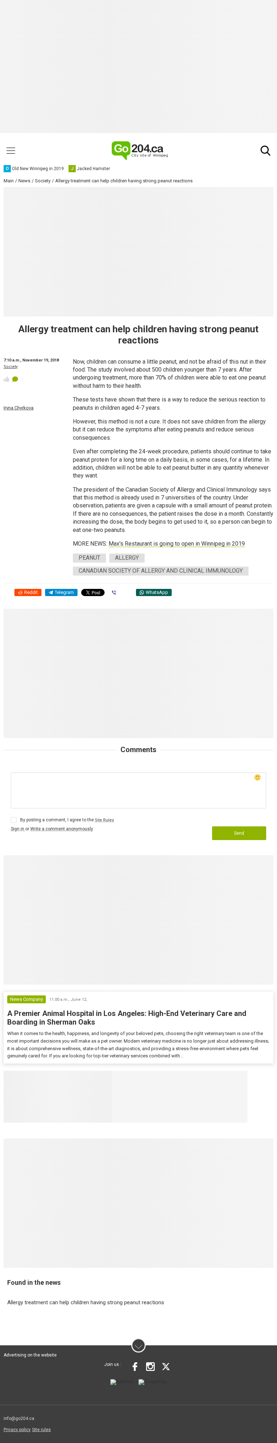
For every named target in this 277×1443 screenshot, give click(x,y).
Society (11, 366)
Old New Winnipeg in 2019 (157, 1080)
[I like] (6, 379)
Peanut (89, 557)
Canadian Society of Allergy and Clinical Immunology (161, 570)
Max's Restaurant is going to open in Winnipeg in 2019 (177, 543)
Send (239, 833)
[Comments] (15, 379)
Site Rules (104, 820)
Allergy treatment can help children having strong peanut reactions (85, 1302)
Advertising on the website (30, 1355)
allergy (127, 557)
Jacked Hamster (225, 1080)
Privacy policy (17, 1429)
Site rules (41, 1429)
